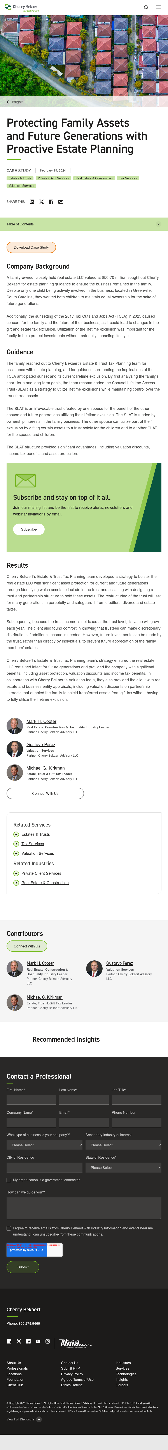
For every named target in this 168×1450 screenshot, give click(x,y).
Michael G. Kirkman (45, 768)
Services (122, 1368)
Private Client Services (53, 178)
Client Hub (15, 1384)
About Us (14, 1362)
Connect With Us (45, 793)
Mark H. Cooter (41, 721)
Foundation (15, 1379)
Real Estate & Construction (94, 178)
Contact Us (69, 1362)
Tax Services (128, 178)
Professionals (17, 1368)
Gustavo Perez (40, 744)
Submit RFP (70, 1368)
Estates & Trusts (20, 178)
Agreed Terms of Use (77, 1379)
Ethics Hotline (72, 1384)
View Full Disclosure (20, 1419)
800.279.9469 (29, 1323)
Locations (14, 1373)
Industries (123, 1362)
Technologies (126, 1373)
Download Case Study (31, 247)
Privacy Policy (72, 1373)
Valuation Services (21, 186)
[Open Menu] (161, 7)
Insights (17, 101)
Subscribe (29, 529)
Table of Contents (20, 224)
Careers (122, 1384)
